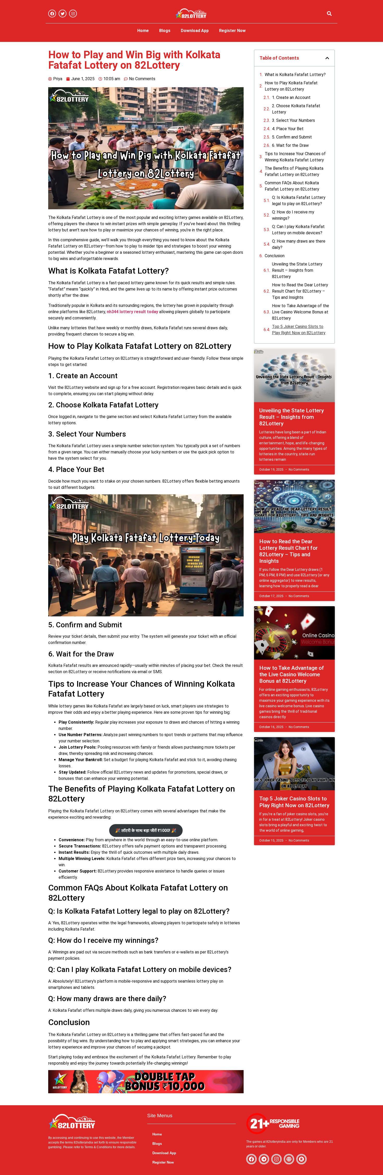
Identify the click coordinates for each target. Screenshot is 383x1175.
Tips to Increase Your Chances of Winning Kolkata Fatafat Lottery (295, 156)
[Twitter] (62, 13)
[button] (329, 13)
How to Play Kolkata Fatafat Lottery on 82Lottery (291, 86)
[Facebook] (52, 13)
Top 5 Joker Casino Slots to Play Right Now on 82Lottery (298, 329)
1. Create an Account (291, 97)
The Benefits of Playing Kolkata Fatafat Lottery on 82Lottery (294, 171)
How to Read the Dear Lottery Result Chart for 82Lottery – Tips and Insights (300, 291)
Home (143, 30)
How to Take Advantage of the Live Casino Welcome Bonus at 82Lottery (300, 312)
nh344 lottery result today (132, 311)
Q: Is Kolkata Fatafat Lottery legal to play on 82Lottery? (298, 200)
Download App (195, 30)
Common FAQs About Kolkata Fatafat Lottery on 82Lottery (292, 186)
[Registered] (301, 1159)
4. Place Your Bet (288, 128)
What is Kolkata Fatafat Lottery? (295, 74)
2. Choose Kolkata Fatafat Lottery (296, 109)
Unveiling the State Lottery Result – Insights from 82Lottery (297, 270)
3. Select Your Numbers (293, 120)
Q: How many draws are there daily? (298, 244)
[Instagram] (73, 13)
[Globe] (289, 1159)
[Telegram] (264, 1159)
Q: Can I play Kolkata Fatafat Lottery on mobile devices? (298, 229)
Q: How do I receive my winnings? (293, 215)
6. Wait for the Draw (290, 145)
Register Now (232, 30)
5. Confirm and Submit (292, 137)
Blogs (164, 30)
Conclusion (275, 255)
